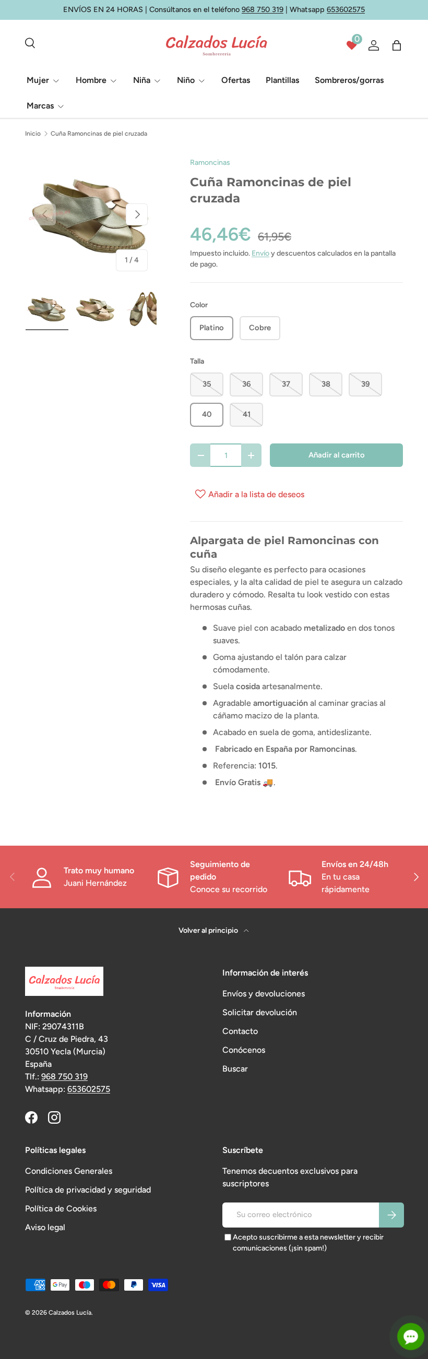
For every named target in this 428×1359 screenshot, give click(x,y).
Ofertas (235, 80)
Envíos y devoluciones (263, 994)
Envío (260, 253)
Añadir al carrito (336, 455)
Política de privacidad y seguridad (88, 1190)
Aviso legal (45, 1227)
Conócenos (243, 1050)
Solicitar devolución (259, 1012)
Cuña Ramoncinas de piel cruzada (99, 133)
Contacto (240, 1031)
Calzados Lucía (70, 1312)
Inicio (33, 133)
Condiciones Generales (68, 1171)
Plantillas (282, 80)
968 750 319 (262, 9)
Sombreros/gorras (349, 80)
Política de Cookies (61, 1208)
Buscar (235, 1069)
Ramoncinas (210, 162)
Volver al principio (209, 930)
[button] (396, 45)
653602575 (346, 9)
